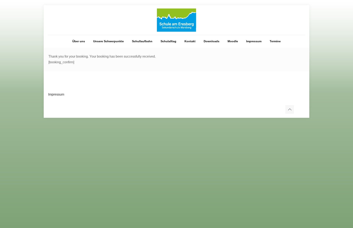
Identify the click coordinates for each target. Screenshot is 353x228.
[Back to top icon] (289, 109)
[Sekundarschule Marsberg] (176, 20)
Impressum (56, 94)
